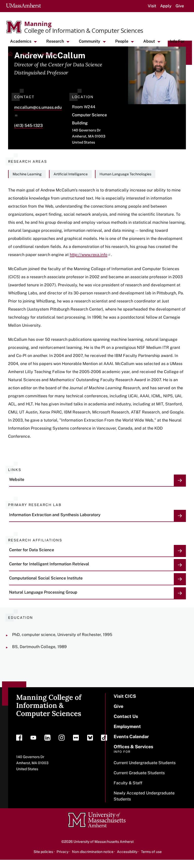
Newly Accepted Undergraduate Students (144, 796)
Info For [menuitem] (177, 41)
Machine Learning (27, 174)
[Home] (10, 54)
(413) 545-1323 (28, 125)
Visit (152, 6)
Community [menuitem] (89, 41)
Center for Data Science (31, 549)
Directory (49, 54)
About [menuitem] (149, 41)
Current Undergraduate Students (145, 762)
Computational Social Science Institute (46, 578)
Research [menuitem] (55, 41)
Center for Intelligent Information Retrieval (49, 564)
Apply (166, 6)
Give (180, 6)
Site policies (43, 852)
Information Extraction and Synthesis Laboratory (55, 514)
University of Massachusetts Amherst (104, 842)
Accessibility (127, 852)
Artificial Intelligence (71, 174)
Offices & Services (133, 746)
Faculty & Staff (128, 783)
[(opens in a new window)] (19, 739)
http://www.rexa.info (88, 254)
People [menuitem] (121, 41)
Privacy (62, 852)
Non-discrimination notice (92, 852)
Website (16, 479)
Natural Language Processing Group (43, 592)
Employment (127, 726)
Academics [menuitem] (20, 41)
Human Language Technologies (125, 174)
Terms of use (151, 852)
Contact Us (126, 716)
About (27, 54)
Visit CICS (125, 696)
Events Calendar (131, 736)
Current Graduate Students (139, 772)
